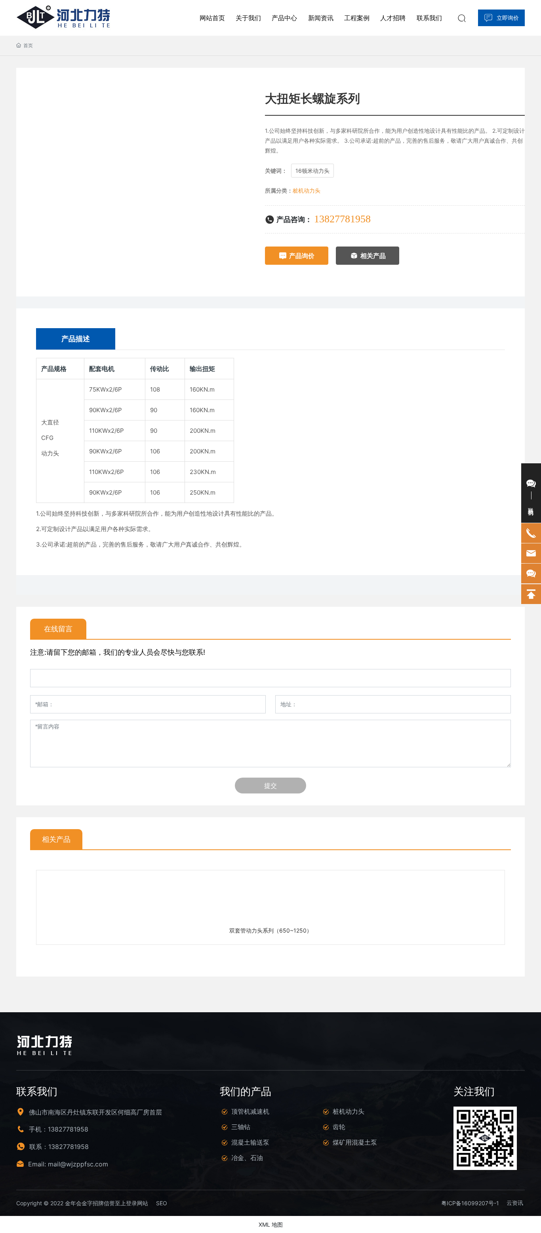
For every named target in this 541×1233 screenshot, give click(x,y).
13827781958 (342, 219)
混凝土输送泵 (250, 1142)
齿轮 (339, 1127)
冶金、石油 (247, 1158)
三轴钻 (240, 1127)
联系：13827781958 (59, 1147)
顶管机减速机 (250, 1111)
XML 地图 (271, 1224)
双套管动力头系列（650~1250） (270, 930)
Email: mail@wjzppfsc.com (68, 1164)
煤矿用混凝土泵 (355, 1142)
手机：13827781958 (58, 1129)
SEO (161, 1203)
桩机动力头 (306, 190)
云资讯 (515, 1202)
